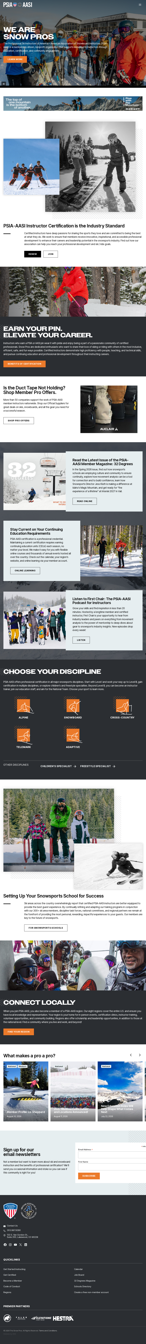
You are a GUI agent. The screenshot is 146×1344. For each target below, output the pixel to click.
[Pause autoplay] (3, 84)
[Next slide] (140, 1055)
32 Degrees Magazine (84, 1280)
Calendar (78, 1269)
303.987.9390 (14, 1230)
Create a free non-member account (91, 1292)
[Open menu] (140, 4)
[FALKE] (23, 1318)
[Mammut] (9, 1318)
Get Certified (9, 1275)
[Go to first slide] (141, 82)
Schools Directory (82, 1286)
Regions (7, 1292)
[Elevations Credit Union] (41, 1318)
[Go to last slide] (131, 1055)
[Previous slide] (134, 82)
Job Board (79, 1275)
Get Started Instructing (14, 1269)
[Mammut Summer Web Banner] (73, 103)
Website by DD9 (9, 1334)
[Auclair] (108, 409)
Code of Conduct (11, 1286)
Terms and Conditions (48, 1330)
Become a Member (12, 1280)
